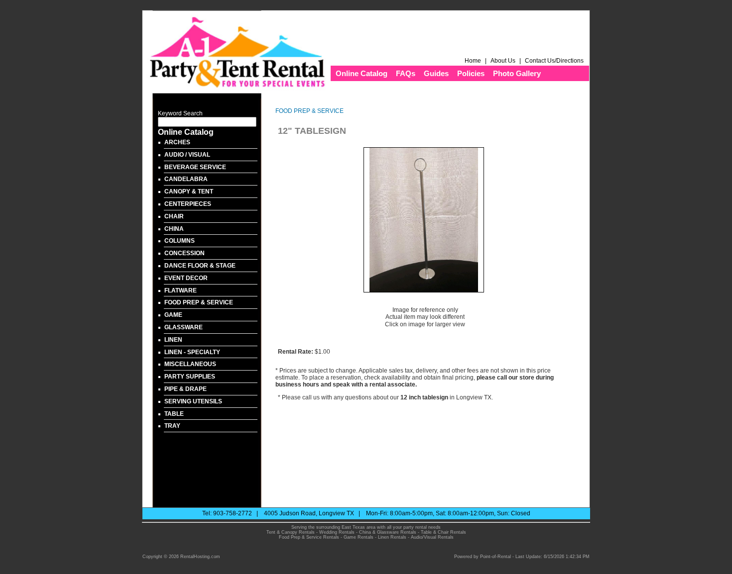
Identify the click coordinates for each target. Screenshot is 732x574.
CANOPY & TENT (188, 191)
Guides (436, 73)
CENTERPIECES (187, 203)
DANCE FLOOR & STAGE (200, 265)
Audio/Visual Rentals (432, 537)
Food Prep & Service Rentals (309, 537)
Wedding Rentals (337, 532)
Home (473, 60)
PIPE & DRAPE (185, 388)
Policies (471, 73)
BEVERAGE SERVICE (195, 167)
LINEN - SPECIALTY (192, 352)
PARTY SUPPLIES (189, 376)
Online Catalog (361, 73)
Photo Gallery (517, 73)
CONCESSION (184, 253)
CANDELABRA (186, 179)
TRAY (172, 425)
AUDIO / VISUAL (187, 154)
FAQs (405, 73)
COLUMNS (179, 240)
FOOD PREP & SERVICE (198, 302)
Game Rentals (358, 537)
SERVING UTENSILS (193, 401)
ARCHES (177, 142)
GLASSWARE (183, 327)
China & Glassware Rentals (387, 532)
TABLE (174, 413)
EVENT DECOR (186, 278)
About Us (502, 60)
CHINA (174, 228)
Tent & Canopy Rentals (290, 532)
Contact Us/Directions (555, 60)
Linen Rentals (392, 537)
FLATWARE (180, 290)
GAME (173, 314)
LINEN (173, 339)
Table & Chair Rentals (443, 532)
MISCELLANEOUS (190, 364)
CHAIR (174, 216)
